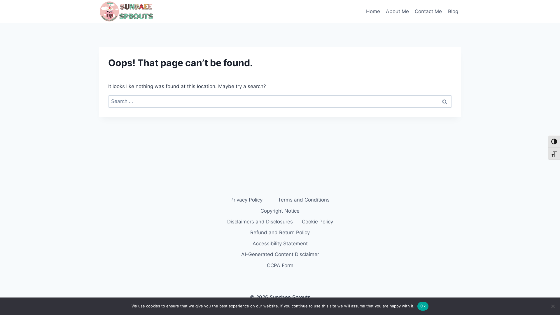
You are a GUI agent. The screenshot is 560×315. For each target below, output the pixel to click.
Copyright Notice (280, 211)
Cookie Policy (317, 222)
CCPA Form (280, 265)
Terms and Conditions (304, 200)
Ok (423, 306)
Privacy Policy (246, 200)
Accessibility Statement (280, 243)
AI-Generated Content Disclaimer (280, 254)
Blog (453, 11)
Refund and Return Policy (280, 232)
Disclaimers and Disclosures (260, 222)
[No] (553, 306)
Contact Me (428, 11)
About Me (397, 11)
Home (373, 11)
